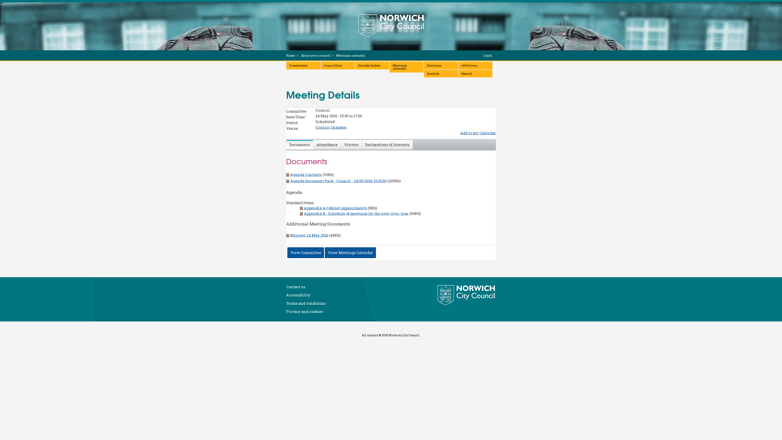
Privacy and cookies (304, 311)
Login (487, 55)
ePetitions (469, 65)
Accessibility (298, 295)
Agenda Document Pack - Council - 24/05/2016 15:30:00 (338, 180)
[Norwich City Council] (466, 295)
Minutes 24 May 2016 (309, 235)
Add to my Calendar (478, 133)
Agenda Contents (306, 174)
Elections (434, 65)
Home (290, 55)
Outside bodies (369, 65)
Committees (298, 65)
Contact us (295, 286)
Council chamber (331, 127)
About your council (315, 55)
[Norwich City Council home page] (391, 26)
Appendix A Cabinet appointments (335, 208)
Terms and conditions (306, 303)
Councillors (333, 65)
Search (466, 74)
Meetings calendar (400, 66)
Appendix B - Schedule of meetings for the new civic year (356, 213)
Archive (433, 74)
